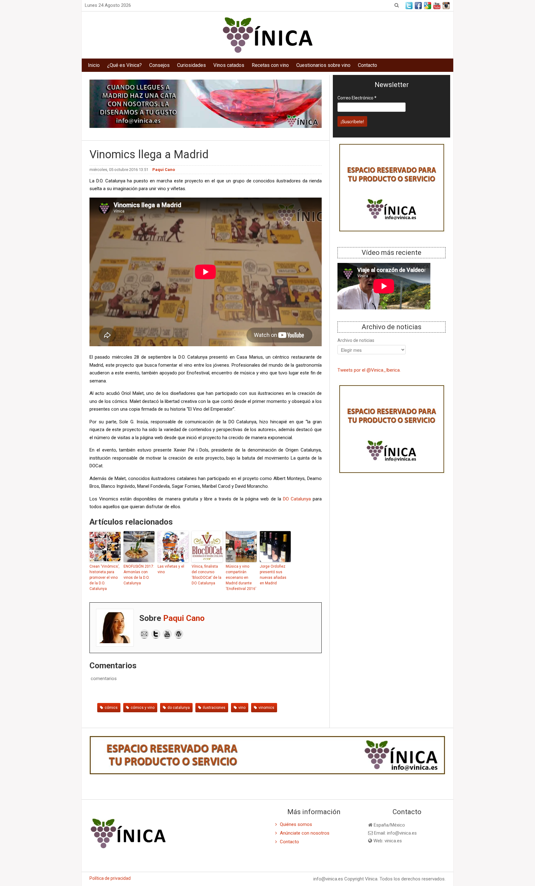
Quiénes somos (296, 824)
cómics (111, 707)
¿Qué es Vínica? (124, 65)
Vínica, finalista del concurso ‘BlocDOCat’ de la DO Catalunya (206, 574)
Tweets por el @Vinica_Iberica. (369, 370)
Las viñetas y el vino (171, 569)
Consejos (159, 65)
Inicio (94, 65)
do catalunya (178, 707)
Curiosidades (191, 65)
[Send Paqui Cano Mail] (144, 633)
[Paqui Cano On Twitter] (156, 633)
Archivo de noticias (355, 340)
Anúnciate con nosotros (304, 833)
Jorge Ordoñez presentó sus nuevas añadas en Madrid (273, 574)
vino (242, 707)
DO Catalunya (297, 499)
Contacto (367, 65)
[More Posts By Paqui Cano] (179, 633)
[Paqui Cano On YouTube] (167, 633)
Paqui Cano (184, 618)
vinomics (266, 707)
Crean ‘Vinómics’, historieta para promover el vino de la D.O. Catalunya (104, 577)
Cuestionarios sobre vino (323, 65)
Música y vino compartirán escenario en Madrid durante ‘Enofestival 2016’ (241, 577)
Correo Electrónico (356, 97)
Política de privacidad (110, 878)
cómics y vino (142, 707)
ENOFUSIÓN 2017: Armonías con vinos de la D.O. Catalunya (139, 574)
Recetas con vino (270, 65)
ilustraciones (214, 707)
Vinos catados (228, 65)
